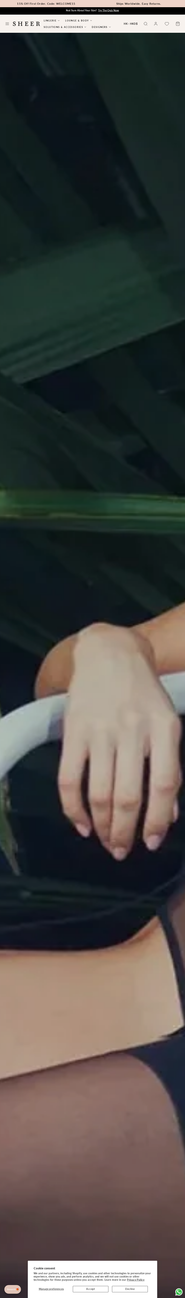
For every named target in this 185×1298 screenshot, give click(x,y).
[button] (7, 23)
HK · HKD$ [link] (131, 23)
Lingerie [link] (50, 20)
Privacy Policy (136, 1279)
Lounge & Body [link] (77, 20)
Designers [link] (100, 27)
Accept (90, 1288)
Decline (130, 1288)
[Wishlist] (167, 24)
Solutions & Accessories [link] (63, 27)
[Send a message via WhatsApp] (179, 1292)
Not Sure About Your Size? (92, 10)
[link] (155, 23)
